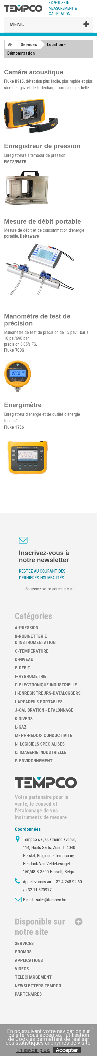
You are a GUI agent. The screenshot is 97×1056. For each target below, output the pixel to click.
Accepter (67, 1050)
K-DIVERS (24, 718)
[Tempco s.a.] (23, 8)
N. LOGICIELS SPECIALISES (40, 744)
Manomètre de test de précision (37, 320)
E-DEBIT (22, 667)
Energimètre (22, 404)
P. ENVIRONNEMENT (34, 760)
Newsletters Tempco (38, 985)
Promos (23, 951)
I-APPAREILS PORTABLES (39, 701)
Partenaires (28, 994)
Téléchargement (33, 977)
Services (24, 943)
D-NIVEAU (24, 659)
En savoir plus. (33, 1050)
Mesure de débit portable (42, 221)
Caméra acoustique (33, 72)
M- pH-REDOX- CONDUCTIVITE (43, 735)
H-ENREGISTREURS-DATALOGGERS (48, 693)
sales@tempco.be (51, 899)
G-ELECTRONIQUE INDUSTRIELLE (46, 684)
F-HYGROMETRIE (31, 676)
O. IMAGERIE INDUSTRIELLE (41, 752)
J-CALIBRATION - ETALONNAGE (44, 710)
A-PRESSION (26, 627)
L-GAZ (21, 727)
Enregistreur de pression (42, 146)
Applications (29, 960)
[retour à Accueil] (10, 44)
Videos (22, 968)
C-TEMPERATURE (31, 651)
